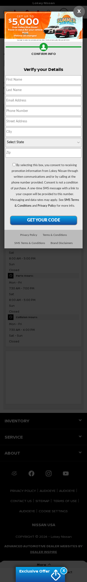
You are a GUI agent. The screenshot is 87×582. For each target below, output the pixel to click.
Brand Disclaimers (62, 243)
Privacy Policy (47, 205)
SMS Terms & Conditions (29, 243)
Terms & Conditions (55, 235)
